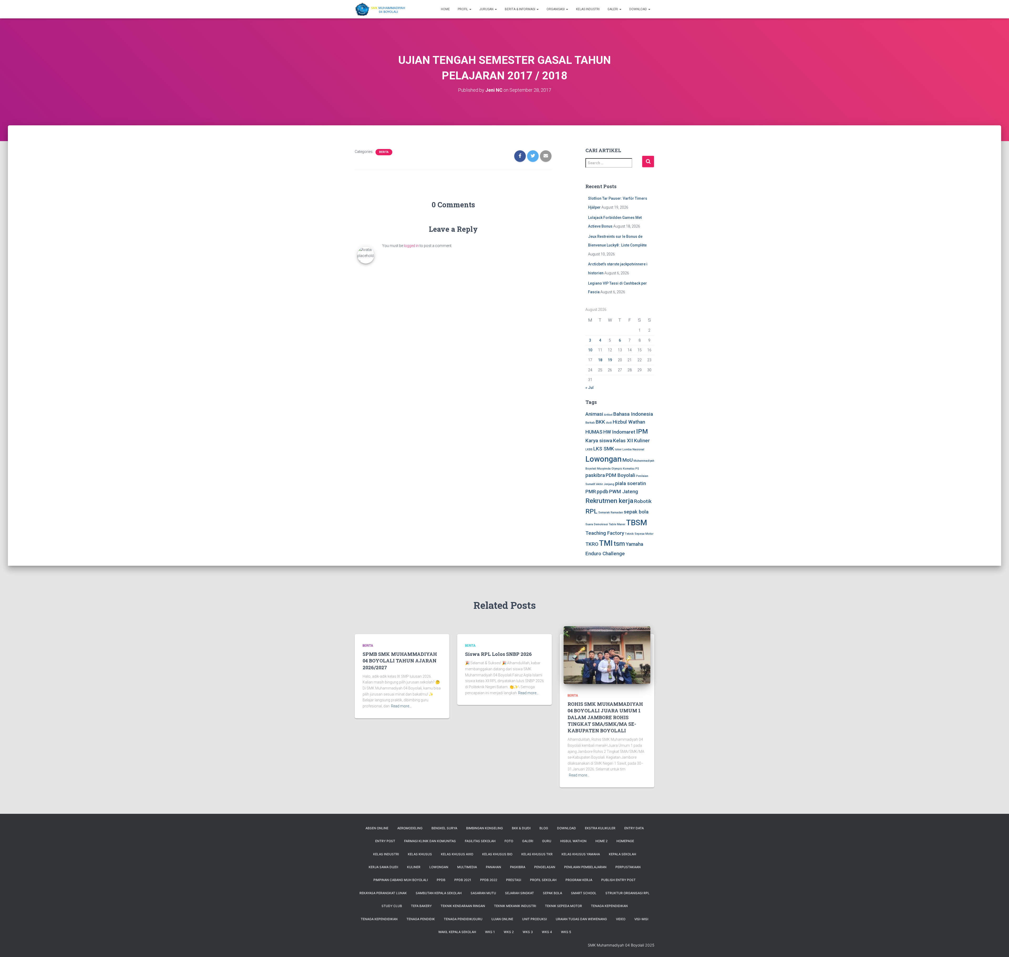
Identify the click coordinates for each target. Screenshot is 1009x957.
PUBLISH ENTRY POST (618, 880)
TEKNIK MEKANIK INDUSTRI (515, 906)
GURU (546, 841)
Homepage (625, 841)
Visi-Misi (641, 919)
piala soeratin (630, 483)
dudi (609, 422)
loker (618, 449)
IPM (642, 431)
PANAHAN (493, 867)
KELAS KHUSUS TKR (537, 854)
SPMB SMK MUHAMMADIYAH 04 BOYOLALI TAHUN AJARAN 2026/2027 (400, 660)
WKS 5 (566, 932)
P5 (637, 468)
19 (610, 360)
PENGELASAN (544, 867)
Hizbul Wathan (629, 422)
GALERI (527, 841)
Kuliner (642, 441)
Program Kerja (578, 880)
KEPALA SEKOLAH (622, 854)
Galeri (613, 9)
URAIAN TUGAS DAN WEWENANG (581, 919)
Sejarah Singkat (519, 893)
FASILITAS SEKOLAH (480, 841)
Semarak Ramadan (610, 512)
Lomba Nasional (633, 449)
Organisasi (556, 9)
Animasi (594, 414)
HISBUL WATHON (573, 841)
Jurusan (486, 9)
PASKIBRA (517, 867)
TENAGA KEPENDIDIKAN (609, 906)
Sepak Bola (552, 893)
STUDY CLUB (392, 906)
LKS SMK (603, 449)
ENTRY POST (385, 841)
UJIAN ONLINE (502, 919)
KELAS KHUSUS (420, 854)
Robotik (643, 501)
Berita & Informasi (520, 9)
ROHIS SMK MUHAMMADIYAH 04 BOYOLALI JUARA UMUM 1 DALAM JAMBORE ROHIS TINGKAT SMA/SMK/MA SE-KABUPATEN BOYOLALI (605, 717)
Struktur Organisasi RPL (627, 893)
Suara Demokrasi (596, 524)
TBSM (636, 522)
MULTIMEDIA (467, 867)
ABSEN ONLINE (376, 828)
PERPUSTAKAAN (628, 867)
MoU (627, 460)
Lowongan (603, 459)
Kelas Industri (588, 9)
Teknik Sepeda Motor (563, 906)
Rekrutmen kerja (609, 501)
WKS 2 (509, 932)
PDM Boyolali (620, 475)
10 (590, 350)
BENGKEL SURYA (444, 828)
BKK (600, 422)
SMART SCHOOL (583, 893)
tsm (619, 543)
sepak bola (636, 512)
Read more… (401, 706)
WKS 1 (490, 932)
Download (638, 9)
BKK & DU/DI (521, 828)
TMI (606, 543)
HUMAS (594, 432)
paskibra (595, 475)
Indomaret (623, 432)
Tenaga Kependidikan (379, 919)
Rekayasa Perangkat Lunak (383, 893)
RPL (591, 511)
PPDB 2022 (488, 880)
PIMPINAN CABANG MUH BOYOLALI (400, 880)
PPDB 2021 (462, 880)
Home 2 (601, 841)
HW (607, 432)
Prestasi (513, 880)
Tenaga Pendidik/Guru (463, 919)
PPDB (441, 880)
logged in (411, 246)
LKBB (589, 449)
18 (600, 360)
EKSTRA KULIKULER (600, 828)
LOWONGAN (438, 867)
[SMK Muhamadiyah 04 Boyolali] (380, 9)
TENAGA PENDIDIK (420, 919)
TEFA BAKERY (421, 906)
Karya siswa (598, 441)
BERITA (384, 152)
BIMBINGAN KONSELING (484, 828)
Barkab (590, 422)
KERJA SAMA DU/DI (383, 867)
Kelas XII (623, 441)
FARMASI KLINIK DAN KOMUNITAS (430, 841)
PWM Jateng (623, 491)
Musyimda (604, 468)
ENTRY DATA (634, 828)
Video (620, 919)
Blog (543, 828)
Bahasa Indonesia (633, 414)
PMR (590, 491)
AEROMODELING (410, 828)
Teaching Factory (604, 533)
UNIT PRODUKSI (534, 919)
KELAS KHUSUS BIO (497, 854)
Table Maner (617, 524)
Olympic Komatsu (623, 468)
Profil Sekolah (543, 880)
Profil (463, 9)
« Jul (589, 387)
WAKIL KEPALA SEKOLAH (457, 932)
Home (445, 9)
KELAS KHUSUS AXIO (457, 854)
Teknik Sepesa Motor (639, 534)
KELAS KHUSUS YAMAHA (581, 854)
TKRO (591, 544)
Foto (508, 841)
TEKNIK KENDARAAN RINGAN (463, 906)
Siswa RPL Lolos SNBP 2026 (498, 654)
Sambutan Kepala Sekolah (439, 893)
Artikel (608, 414)
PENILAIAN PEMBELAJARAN (585, 867)
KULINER (413, 867)
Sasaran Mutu (483, 893)
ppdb (602, 491)
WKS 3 (528, 932)
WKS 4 (547, 932)
